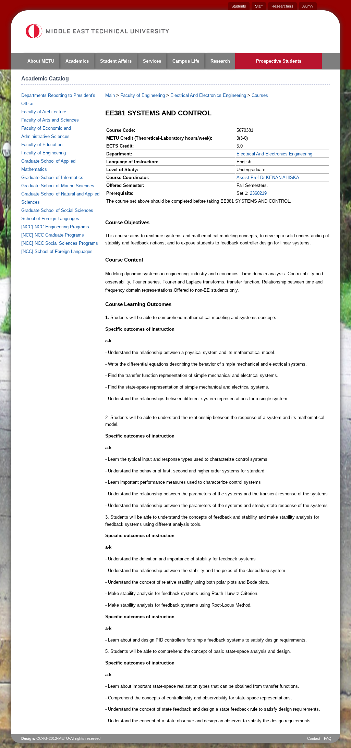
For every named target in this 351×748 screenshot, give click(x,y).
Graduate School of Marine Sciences (57, 185)
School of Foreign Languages (50, 218)
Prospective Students (278, 61)
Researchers (282, 6)
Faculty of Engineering (43, 152)
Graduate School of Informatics (52, 177)
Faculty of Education (41, 144)
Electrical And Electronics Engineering (208, 95)
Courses (260, 95)
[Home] (97, 31)
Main (110, 95)
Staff (259, 6)
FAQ (327, 738)
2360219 (258, 193)
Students (238, 6)
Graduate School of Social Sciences (57, 210)
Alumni (307, 6)
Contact (313, 738)
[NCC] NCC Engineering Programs (55, 226)
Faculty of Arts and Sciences (50, 120)
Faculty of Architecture (43, 111)
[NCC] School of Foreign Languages (57, 251)
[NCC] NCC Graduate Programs (52, 235)
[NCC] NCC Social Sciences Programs (59, 243)
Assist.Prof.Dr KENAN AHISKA (268, 177)
